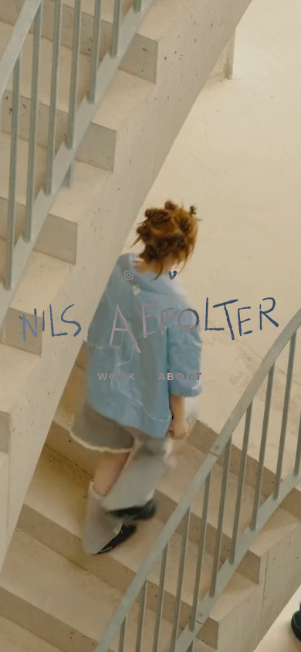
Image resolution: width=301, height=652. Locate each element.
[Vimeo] (172, 275)
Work (117, 376)
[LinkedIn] (150, 275)
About (181, 376)
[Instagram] (128, 275)
